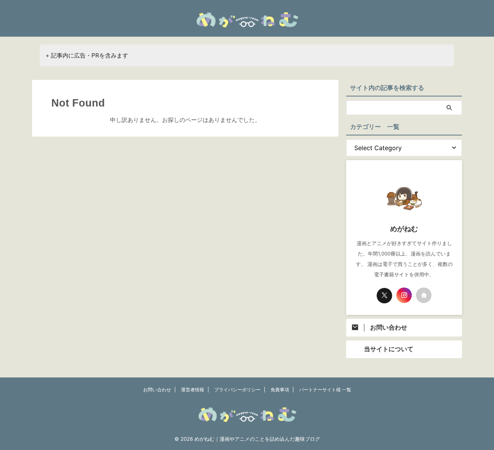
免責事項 (280, 389)
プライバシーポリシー (237, 389)
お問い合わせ (157, 389)
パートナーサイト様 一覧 (325, 389)
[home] (423, 295)
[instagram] (404, 295)
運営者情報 (192, 389)
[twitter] (384, 295)
